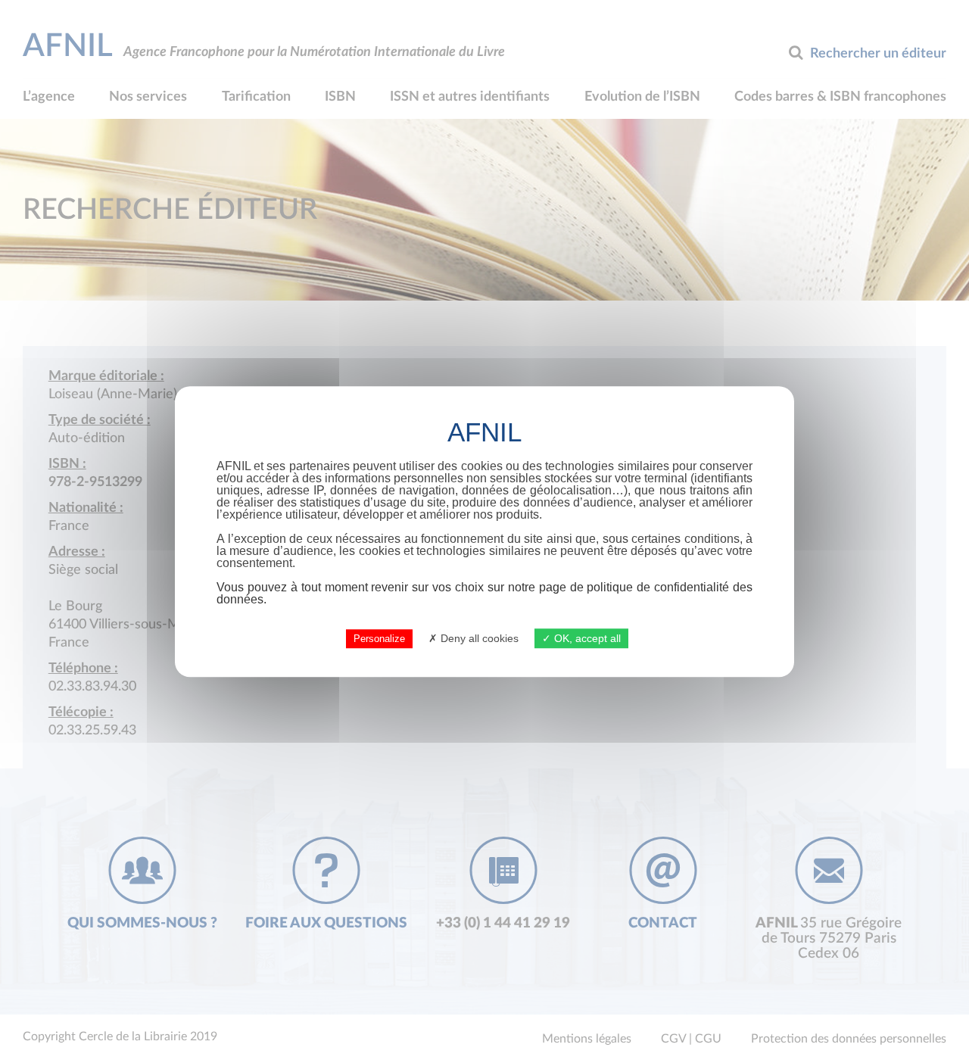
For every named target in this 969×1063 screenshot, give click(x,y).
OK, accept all (586, 638)
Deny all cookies (478, 638)
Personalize (379, 638)
